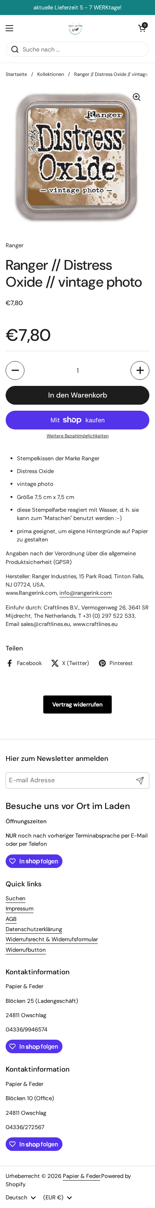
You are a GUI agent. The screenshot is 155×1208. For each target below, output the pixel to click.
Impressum (19, 908)
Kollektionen (50, 74)
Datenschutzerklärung (34, 929)
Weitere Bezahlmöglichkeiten (78, 436)
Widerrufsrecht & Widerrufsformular (52, 939)
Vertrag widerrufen (77, 704)
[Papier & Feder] (75, 28)
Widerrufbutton (26, 950)
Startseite (16, 74)
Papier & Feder (81, 1176)
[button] (15, 370)
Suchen (16, 898)
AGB (11, 919)
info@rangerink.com (85, 593)
